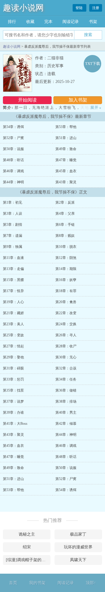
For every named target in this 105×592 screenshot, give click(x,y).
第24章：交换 (65, 324)
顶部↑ (91, 583)
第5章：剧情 (12, 225)
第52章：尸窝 (13, 138)
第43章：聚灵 (65, 182)
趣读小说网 (23, 7)
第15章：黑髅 (13, 280)
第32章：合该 (65, 368)
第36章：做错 (65, 390)
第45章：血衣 (65, 171)
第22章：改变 (65, 313)
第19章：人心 (13, 302)
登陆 (79, 8)
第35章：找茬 (13, 390)
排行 (12, 21)
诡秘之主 (27, 534)
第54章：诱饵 (13, 127)
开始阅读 (27, 99)
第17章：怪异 (13, 291)
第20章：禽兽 (65, 302)
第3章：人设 (12, 213)
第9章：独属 (12, 247)
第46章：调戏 (13, 171)
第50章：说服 (13, 149)
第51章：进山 (65, 138)
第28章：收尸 (65, 346)
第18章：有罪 (65, 291)
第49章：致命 (65, 149)
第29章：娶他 (13, 357)
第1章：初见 (12, 202)
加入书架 (78, 99)
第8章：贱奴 (65, 236)
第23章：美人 (13, 324)
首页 (13, 583)
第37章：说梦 (13, 401)
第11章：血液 (13, 258)
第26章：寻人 (65, 335)
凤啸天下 (78, 560)
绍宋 (27, 547)
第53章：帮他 (65, 127)
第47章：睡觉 (65, 160)
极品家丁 (78, 534)
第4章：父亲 (65, 213)
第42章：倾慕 (65, 424)
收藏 (30, 21)
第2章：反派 (65, 202)
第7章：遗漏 (12, 236)
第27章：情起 (13, 346)
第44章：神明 (13, 182)
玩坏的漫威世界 (78, 547)
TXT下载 (92, 63)
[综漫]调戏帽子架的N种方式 (28, 560)
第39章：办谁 (13, 412)
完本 (48, 21)
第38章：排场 (65, 401)
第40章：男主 (65, 412)
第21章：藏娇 (13, 313)
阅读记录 (70, 21)
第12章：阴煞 (65, 258)
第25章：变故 (13, 335)
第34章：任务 (65, 379)
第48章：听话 (13, 160)
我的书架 (37, 583)
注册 (95, 8)
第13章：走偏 (13, 269)
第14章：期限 (65, 269)
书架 (93, 21)
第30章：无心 (65, 357)
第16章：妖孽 (65, 280)
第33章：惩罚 (13, 379)
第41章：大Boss (15, 424)
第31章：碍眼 (13, 368)
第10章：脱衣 (65, 247)
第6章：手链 (65, 225)
